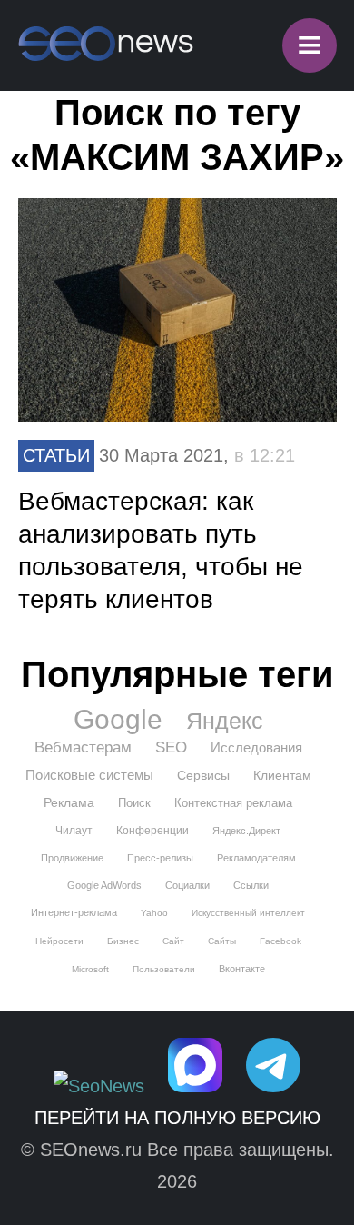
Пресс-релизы (160, 857)
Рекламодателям (256, 857)
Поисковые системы (89, 774)
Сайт (173, 941)
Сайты (222, 941)
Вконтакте (242, 968)
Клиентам (282, 775)
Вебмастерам (83, 747)
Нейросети (59, 941)
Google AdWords (104, 885)
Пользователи (164, 969)
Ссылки (251, 885)
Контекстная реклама (233, 803)
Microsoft (90, 969)
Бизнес (123, 941)
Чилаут (74, 830)
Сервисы (203, 775)
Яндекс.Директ (246, 830)
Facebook (280, 941)
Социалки (187, 885)
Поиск (134, 803)
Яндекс (224, 720)
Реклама (69, 802)
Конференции (152, 830)
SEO (171, 747)
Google (118, 719)
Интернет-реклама (74, 912)
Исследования (256, 747)
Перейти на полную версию (177, 1118)
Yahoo (154, 913)
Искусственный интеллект (248, 913)
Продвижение (72, 857)
